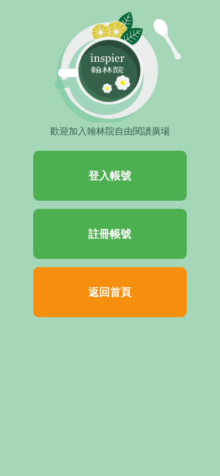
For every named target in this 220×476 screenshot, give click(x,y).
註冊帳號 (110, 234)
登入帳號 (110, 175)
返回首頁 (110, 292)
